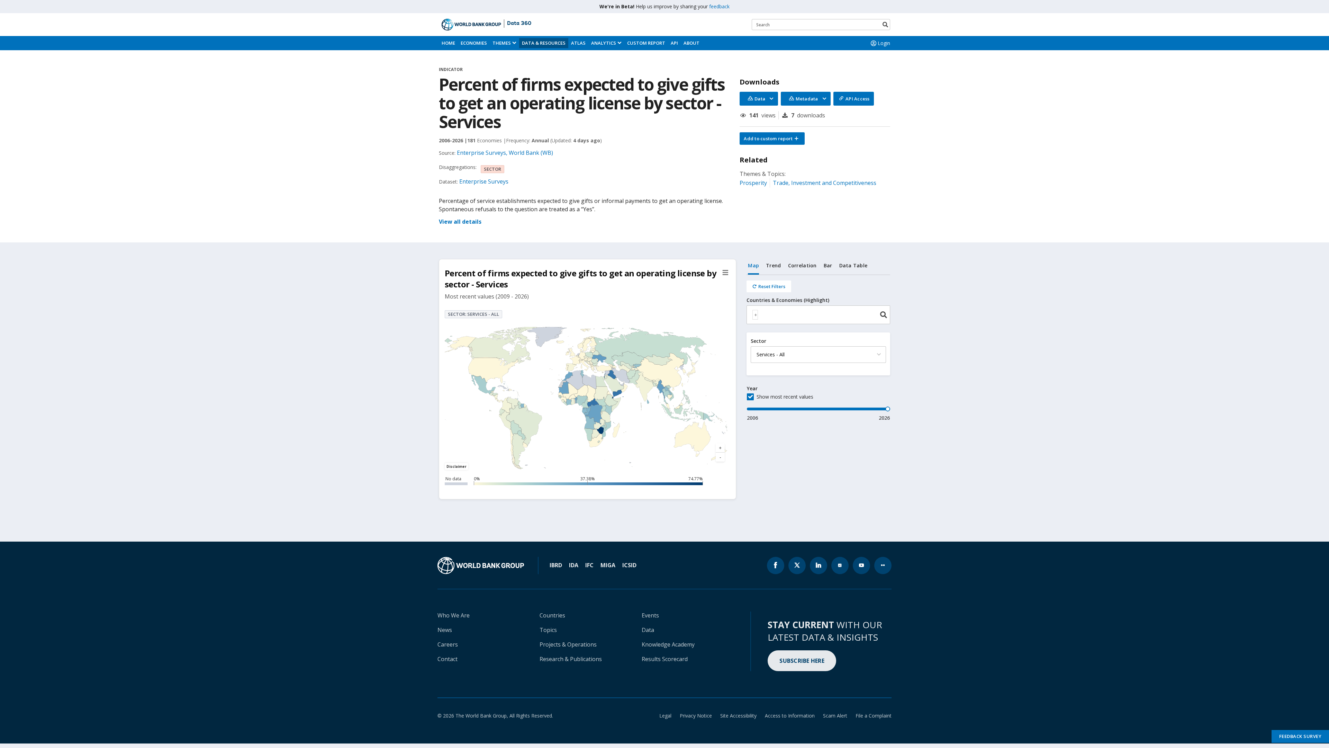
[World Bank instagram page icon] (840, 565)
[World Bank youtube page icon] (861, 565)
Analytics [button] (603, 43)
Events (650, 615)
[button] (772, 138)
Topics (548, 630)
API (674, 43)
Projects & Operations (568, 644)
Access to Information (790, 715)
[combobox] (818, 314)
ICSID (629, 565)
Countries (552, 615)
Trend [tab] (773, 265)
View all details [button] (460, 221)
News (444, 630)
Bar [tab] (828, 265)
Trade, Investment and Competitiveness (824, 183)
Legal (665, 715)
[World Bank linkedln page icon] (818, 565)
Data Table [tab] (853, 265)
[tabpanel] (818, 348)
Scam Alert (835, 715)
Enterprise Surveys (483, 181)
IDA (573, 565)
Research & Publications (571, 659)
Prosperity (753, 183)
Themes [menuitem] (501, 43)
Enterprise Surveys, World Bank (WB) (505, 153)
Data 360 (519, 23)
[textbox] (755, 315)
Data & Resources (544, 43)
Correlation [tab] (802, 265)
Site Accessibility (738, 715)
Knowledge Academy (668, 644)
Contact (447, 659)
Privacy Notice (696, 715)
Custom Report (646, 43)
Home (448, 43)
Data (648, 630)
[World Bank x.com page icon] (797, 565)
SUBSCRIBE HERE (801, 661)
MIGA (607, 565)
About (691, 43)
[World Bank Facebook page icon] (775, 565)
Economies (474, 43)
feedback (719, 6)
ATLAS (578, 43)
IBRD (556, 565)
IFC (589, 565)
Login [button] (884, 43)
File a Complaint (874, 715)
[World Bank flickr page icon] (882, 565)
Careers (447, 644)
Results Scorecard (665, 659)
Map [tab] (753, 265)
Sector (758, 341)
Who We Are (453, 615)
